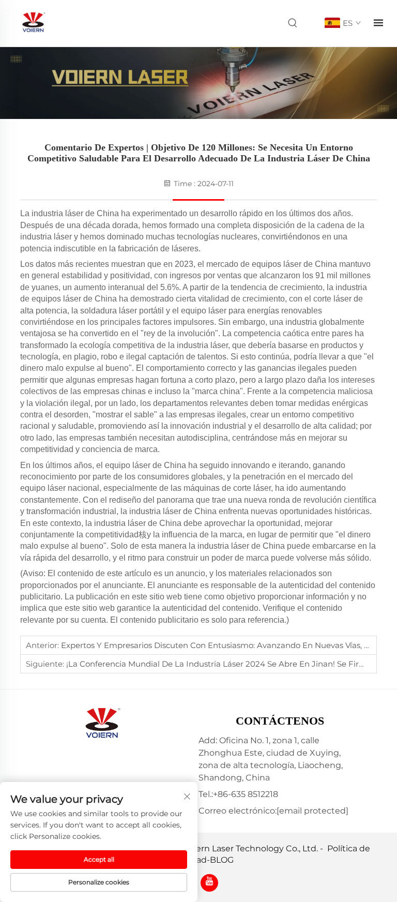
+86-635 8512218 (245, 794)
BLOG (222, 860)
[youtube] (209, 883)
